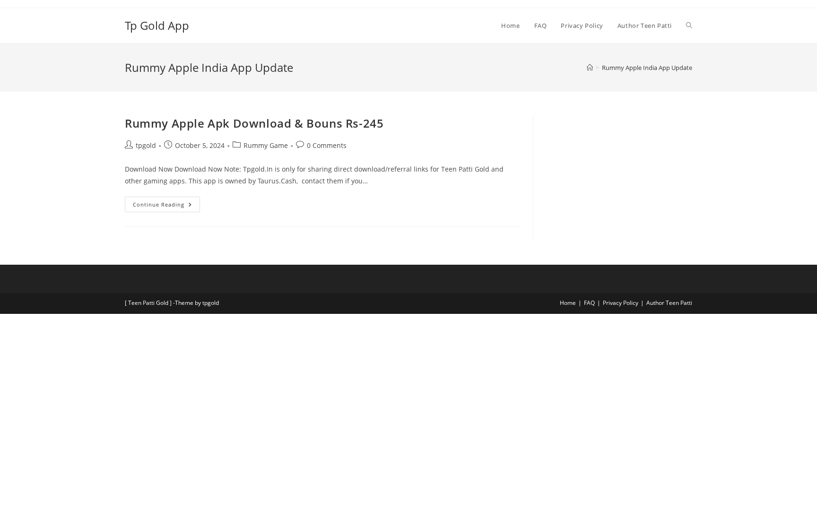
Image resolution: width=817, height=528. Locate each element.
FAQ (589, 303)
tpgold (146, 145)
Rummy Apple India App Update (647, 67)
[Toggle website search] (689, 25)
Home (568, 303)
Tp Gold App (157, 25)
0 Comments (327, 145)
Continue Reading (166, 202)
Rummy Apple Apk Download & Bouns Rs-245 (254, 123)
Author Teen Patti (669, 303)
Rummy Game (265, 145)
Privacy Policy (620, 303)
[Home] (590, 67)
